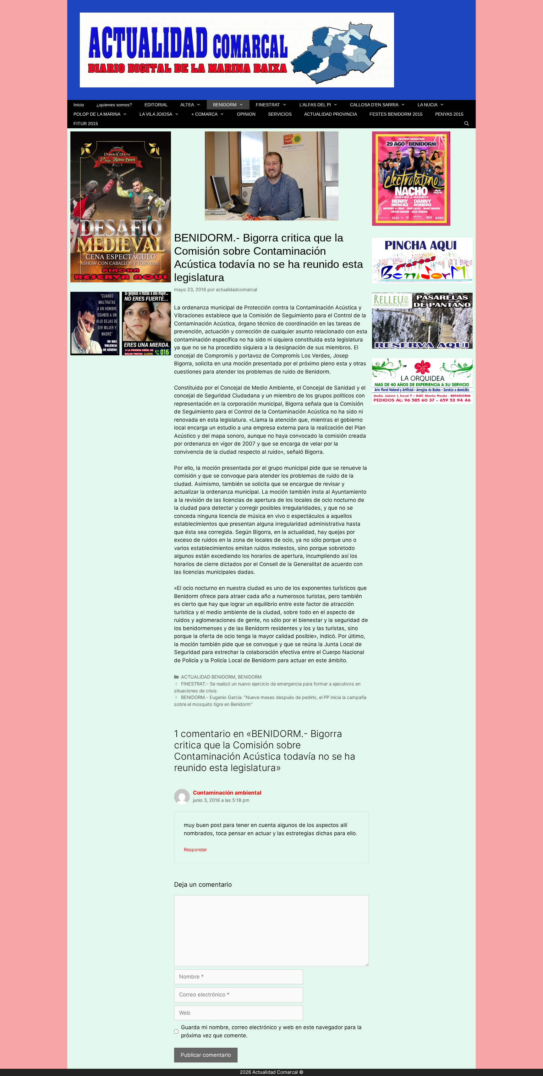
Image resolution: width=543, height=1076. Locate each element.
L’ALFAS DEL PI (315, 104)
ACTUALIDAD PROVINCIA (330, 114)
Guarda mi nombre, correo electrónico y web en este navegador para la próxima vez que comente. (271, 1031)
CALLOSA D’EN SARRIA (374, 104)
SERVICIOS (280, 114)
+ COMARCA (204, 114)
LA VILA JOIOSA (156, 114)
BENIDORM (225, 104)
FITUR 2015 (86, 123)
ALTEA (187, 104)
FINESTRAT (268, 104)
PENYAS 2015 (449, 114)
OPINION (246, 114)
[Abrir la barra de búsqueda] (467, 123)
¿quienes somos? (114, 104)
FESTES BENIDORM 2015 (396, 114)
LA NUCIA (427, 104)
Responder (195, 849)
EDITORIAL (156, 104)
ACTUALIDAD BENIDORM (208, 676)
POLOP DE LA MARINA (97, 114)
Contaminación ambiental (227, 793)
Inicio (79, 104)
